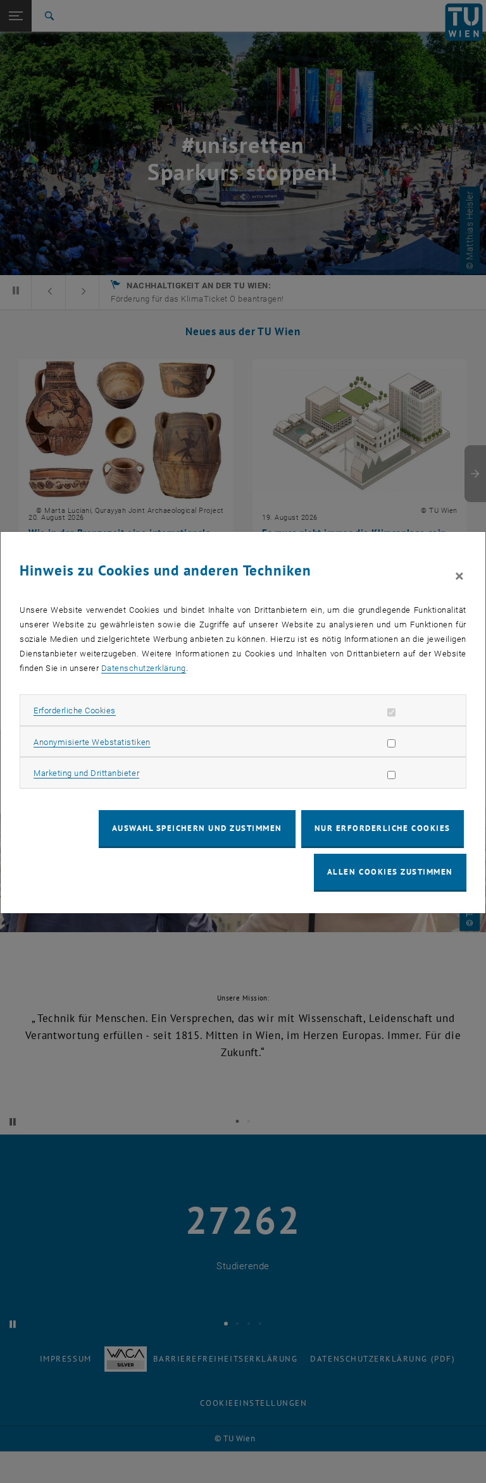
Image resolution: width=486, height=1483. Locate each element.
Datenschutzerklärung (143, 668)
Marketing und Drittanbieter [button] (86, 773)
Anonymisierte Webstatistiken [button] (92, 742)
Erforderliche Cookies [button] (75, 710)
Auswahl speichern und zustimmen (197, 828)
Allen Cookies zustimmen (390, 871)
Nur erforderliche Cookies (383, 828)
